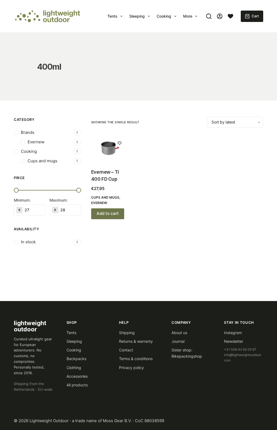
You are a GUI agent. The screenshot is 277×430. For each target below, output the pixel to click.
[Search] (209, 16)
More (187, 16)
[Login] (219, 16)
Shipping (127, 332)
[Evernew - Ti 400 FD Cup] (109, 148)
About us (179, 332)
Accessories (77, 376)
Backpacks (76, 358)
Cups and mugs (105, 197)
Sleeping (137, 16)
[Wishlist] (230, 16)
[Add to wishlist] (119, 142)
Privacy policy (131, 367)
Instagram (233, 332)
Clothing (74, 367)
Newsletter (233, 341)
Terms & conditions (136, 358)
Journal (178, 341)
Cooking (164, 16)
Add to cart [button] (108, 213)
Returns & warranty (136, 341)
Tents (112, 16)
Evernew (99, 203)
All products (77, 385)
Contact (126, 350)
